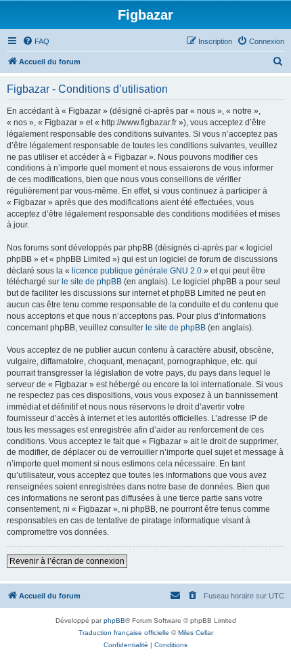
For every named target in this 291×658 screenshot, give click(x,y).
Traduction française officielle (124, 632)
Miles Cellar (195, 632)
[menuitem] (35, 41)
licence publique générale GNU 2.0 (137, 271)
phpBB (114, 620)
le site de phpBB (92, 281)
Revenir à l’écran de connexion (67, 561)
